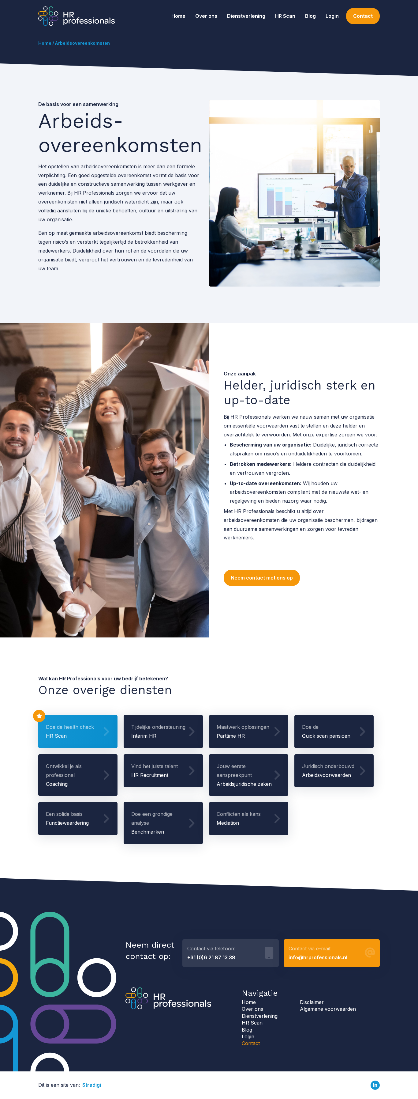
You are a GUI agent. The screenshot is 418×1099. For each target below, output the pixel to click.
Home (178, 16)
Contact (363, 16)
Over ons (206, 16)
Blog (310, 16)
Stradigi (91, 1085)
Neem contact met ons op (262, 578)
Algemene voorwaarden (328, 1009)
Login (332, 16)
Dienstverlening (246, 16)
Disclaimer (312, 1002)
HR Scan (285, 16)
